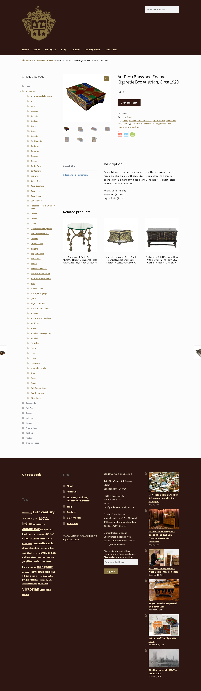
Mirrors (29, 423)
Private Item (31, 428)
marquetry (26, 572)
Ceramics (35, 151)
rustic (33, 579)
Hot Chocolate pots (40, 233)
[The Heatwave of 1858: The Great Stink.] (164, 658)
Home (25, 49)
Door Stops (36, 196)
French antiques (40, 557)
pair (41, 571)
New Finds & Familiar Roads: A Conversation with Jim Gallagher (163, 498)
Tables (29, 438)
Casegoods (31, 403)
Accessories (39, 60)
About (36, 49)
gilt (23, 562)
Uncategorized (32, 443)
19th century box (30, 518)
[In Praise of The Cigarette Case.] (164, 625)
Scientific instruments (41, 308)
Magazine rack (37, 253)
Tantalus (35, 343)
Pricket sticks (37, 288)
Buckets (34, 136)
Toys (33, 353)
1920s (125, 120)
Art (32, 101)
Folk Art (29, 408)
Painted (35, 571)
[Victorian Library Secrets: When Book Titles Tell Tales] (164, 557)
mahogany (146, 123)
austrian (141, 120)
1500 (28, 86)
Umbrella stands (38, 368)
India (24, 567)
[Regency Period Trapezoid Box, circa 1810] (164, 590)
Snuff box (35, 323)
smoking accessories (161, 123)
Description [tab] (69, 166)
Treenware (35, 363)
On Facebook (31, 475)
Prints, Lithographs (40, 293)
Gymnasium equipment (41, 228)
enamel (125, 123)
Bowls (33, 126)
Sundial (34, 338)
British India (39, 538)
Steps (33, 328)
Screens (34, 313)
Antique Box (31, 529)
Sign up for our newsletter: (118, 557)
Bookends (35, 121)
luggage (34, 248)
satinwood (41, 579)
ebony (43, 552)
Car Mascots (36, 141)
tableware (122, 127)
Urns (33, 373)
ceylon (48, 538)
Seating (29, 433)
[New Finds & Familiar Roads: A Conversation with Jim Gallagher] (164, 482)
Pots (33, 283)
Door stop (35, 191)
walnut (25, 594)
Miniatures (35, 258)
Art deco (132, 120)
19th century (44, 512)
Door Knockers (37, 186)
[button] (106, 78)
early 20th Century (30, 553)
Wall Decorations (38, 388)
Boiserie (34, 116)
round (25, 579)
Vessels (34, 383)
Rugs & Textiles (38, 303)
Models (34, 263)
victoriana (45, 589)
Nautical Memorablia (40, 273)
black (25, 534)
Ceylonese (27, 543)
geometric (135, 123)
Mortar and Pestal (39, 268)
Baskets (34, 111)
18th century (27, 513)
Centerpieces (37, 146)
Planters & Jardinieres (41, 278)
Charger (34, 156)
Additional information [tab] (75, 174)
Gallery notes (92, 49)
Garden (34, 218)
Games (34, 213)
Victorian (30, 589)
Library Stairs (37, 243)
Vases (33, 378)
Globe (33, 223)
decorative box (30, 548)
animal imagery (39, 524)
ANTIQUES (50, 49)
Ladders (34, 238)
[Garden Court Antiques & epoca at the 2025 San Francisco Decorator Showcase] (164, 519)
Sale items (111, 49)
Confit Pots (36, 166)
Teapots (34, 348)
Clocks (34, 161)
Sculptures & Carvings (41, 318)
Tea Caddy (43, 583)
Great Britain (44, 561)
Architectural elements (41, 96)
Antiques (44, 529)
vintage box (133, 127)
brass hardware (40, 534)
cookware (35, 176)
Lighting (29, 418)
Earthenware (36, 200)
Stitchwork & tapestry (41, 333)
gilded (51, 557)
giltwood (31, 561)
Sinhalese (32, 583)
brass (149, 120)
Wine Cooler (36, 398)
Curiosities (36, 181)
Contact (76, 49)
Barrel (33, 106)
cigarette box (159, 120)
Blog (63, 49)
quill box (31, 576)
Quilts (33, 298)
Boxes (50, 60)
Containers (36, 171)
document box (47, 548)
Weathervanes (37, 393)
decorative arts (43, 543)
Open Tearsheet (129, 102)
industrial (32, 567)
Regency (39, 576)
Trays (33, 358)
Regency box (48, 576)
